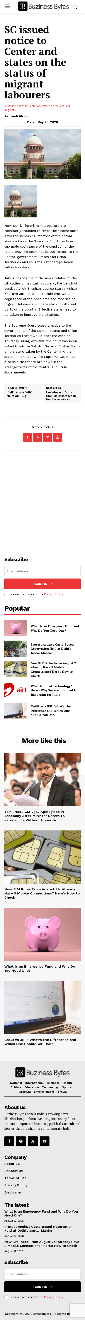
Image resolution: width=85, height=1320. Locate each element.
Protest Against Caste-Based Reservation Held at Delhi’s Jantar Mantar (52, 648)
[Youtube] (44, 1141)
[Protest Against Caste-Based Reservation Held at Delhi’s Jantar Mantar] (15, 649)
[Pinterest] (47, 437)
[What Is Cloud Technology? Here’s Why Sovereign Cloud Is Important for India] (15, 690)
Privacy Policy (53, 594)
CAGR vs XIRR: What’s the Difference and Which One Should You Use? (51, 710)
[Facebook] (27, 437)
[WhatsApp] (57, 437)
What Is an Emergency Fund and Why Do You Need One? (55, 628)
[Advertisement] (42, 500)
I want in (40, 583)
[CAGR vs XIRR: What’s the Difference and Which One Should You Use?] (15, 711)
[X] (37, 437)
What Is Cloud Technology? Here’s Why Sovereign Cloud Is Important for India (54, 690)
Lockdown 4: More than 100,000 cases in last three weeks (61, 396)
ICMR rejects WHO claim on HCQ (19, 394)
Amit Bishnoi (21, 116)
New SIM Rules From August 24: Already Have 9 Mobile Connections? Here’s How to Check (55, 669)
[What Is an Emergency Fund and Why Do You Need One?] (15, 628)
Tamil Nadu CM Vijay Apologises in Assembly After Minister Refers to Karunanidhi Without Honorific (34, 816)
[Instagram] (21, 1141)
